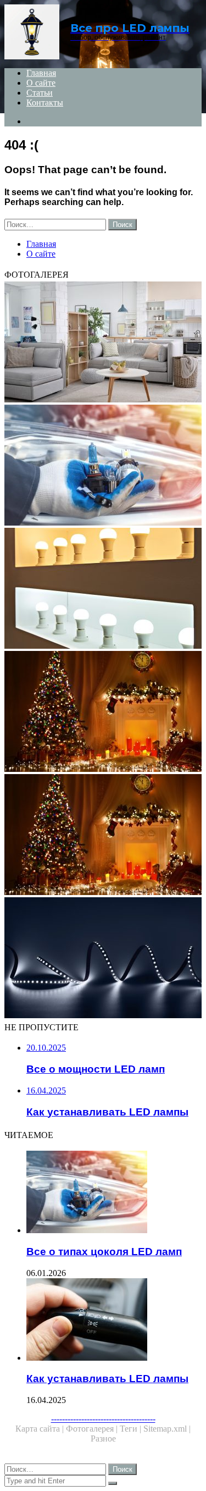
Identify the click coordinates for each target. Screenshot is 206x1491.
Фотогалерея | (93, 1428)
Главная (41, 73)
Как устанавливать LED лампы (107, 1378)
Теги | (131, 1428)
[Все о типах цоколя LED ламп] (103, 466)
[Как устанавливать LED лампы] (114, 1320)
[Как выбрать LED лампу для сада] (103, 958)
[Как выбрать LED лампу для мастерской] (103, 712)
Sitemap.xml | (167, 1428)
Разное (103, 1438)
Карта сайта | (40, 1428)
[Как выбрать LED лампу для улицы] (103, 835)
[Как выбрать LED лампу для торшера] (103, 343)
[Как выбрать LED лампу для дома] (103, 589)
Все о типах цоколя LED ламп (104, 1251)
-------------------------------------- (103, 1418)
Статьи (39, 92)
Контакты (44, 102)
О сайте (40, 82)
